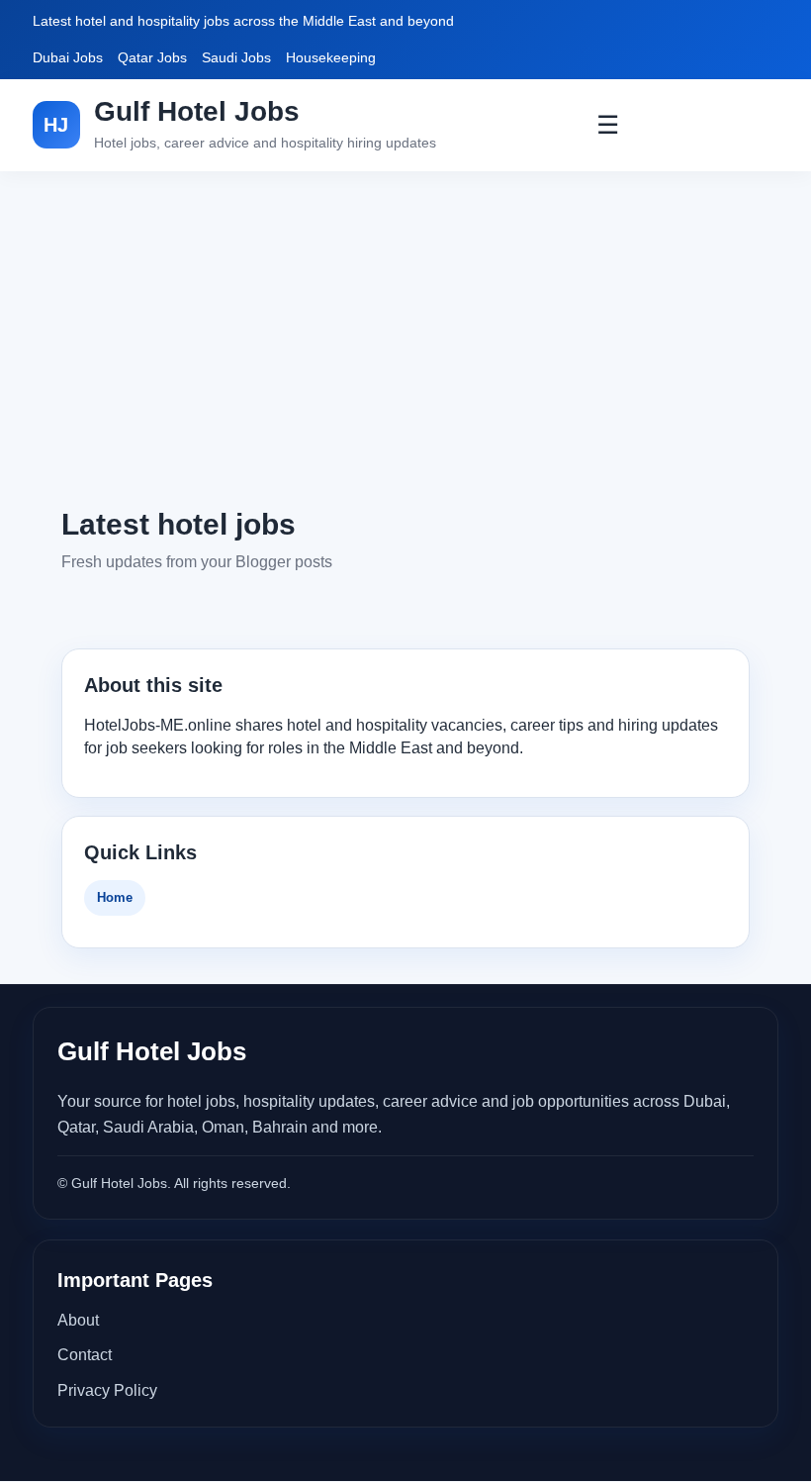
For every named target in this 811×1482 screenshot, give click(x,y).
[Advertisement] (405, 337)
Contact (84, 1354)
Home (115, 897)
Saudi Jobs (236, 57)
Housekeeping (331, 57)
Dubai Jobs (68, 57)
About (78, 1320)
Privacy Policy (107, 1390)
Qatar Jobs (152, 57)
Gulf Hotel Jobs (197, 111)
